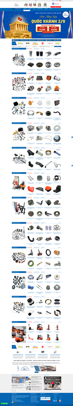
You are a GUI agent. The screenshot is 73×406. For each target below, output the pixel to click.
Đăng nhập (57, 0)
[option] (20, 43)
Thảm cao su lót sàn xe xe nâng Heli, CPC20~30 (31, 194)
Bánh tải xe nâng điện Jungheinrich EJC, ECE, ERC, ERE (57, 257)
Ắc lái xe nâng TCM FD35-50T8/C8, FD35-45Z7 (39, 268)
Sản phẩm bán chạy (29, 48)
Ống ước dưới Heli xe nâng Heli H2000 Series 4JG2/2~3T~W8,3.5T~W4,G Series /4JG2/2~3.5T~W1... (57, 119)
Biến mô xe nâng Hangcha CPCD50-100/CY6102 (57, 282)
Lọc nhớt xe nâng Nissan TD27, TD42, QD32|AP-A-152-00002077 (40, 58)
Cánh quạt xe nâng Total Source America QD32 (48, 108)
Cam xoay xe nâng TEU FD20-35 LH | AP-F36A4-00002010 (31, 257)
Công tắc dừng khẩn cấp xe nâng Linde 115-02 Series (39, 93)
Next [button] (59, 348)
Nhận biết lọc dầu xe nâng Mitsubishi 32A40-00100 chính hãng (36, 377)
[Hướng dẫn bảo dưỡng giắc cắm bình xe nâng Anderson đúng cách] (18, 380)
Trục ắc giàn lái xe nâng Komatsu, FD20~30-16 (57, 268)
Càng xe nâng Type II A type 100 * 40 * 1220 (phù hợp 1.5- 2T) (48, 207)
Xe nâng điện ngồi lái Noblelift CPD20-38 (39, 332)
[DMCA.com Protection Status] (14, 402)
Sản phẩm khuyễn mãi (36, 48)
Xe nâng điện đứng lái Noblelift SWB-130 (57, 342)
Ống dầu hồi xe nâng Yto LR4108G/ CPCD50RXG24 (48, 143)
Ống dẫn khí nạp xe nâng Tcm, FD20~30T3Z (30, 169)
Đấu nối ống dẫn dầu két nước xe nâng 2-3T (39, 118)
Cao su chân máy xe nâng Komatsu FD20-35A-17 (31, 69)
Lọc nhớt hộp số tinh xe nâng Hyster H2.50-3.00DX (30, 292)
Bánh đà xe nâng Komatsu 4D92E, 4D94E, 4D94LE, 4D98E (48, 69)
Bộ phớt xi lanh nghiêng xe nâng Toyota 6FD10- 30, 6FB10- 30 (57, 233)
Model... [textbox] (27, 46)
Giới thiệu (29, 8)
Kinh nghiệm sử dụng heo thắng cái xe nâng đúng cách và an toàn (36, 381)
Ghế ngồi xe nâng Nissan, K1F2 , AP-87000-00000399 (57, 194)
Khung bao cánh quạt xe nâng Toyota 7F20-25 (30, 118)
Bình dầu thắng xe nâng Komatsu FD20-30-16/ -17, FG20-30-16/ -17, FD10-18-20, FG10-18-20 (31, 318)
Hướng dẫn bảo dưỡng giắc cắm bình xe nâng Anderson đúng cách (17, 385)
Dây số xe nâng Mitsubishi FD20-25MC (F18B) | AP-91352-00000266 (39, 293)
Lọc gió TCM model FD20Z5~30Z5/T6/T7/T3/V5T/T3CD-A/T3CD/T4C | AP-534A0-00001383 (39, 158)
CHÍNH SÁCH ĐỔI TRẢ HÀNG (34, 399)
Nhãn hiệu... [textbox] (20, 46)
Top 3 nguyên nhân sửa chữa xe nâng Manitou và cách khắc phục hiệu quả (55, 355)
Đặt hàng (59, 6)
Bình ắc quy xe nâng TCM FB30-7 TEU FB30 (39, 83)
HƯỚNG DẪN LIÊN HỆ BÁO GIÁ (34, 398)
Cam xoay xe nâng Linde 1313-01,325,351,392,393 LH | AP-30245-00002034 (39, 258)
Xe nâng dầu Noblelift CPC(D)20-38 (39, 342)
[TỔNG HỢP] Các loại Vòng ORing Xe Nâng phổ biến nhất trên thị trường (36, 386)
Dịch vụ (34, 8)
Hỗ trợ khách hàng (39, 8)
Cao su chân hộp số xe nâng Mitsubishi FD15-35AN (48, 292)
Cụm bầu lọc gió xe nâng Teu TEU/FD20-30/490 (30, 158)
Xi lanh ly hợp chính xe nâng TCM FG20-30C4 (48, 317)
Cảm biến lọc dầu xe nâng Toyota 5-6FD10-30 (31, 143)
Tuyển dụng (46, 8)
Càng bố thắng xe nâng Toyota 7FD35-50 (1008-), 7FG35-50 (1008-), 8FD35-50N (57, 318)
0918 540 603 (5, 403)
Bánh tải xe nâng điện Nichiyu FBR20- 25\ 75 (30, 268)
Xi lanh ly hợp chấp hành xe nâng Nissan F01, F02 (39, 317)
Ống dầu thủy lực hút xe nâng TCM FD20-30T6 (31, 244)
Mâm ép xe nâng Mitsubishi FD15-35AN (57, 292)
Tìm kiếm (58, 46)
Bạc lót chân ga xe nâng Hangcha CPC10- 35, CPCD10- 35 (57, 133)
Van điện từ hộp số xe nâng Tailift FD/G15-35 (48, 282)
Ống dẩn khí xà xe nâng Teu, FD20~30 (48, 169)
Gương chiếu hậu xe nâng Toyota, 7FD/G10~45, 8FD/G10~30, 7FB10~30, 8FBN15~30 (48, 183)
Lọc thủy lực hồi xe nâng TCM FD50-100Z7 (48, 233)
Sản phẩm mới (42, 48)
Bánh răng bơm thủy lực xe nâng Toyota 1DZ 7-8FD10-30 (31, 233)
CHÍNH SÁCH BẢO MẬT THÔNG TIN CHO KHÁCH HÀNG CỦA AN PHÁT (35, 397)
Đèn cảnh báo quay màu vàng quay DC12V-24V (57, 93)
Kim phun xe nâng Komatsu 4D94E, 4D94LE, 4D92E (39, 133)
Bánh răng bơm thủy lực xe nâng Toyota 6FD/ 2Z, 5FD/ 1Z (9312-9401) (39, 233)
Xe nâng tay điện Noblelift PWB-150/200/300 (31, 332)
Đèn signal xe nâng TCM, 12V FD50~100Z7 (48, 83)
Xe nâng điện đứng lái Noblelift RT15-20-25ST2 (48, 342)
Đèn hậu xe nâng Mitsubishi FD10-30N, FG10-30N (31, 83)
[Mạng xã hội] (54, 400)
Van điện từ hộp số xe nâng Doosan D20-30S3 (39, 282)
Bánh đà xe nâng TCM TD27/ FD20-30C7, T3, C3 (39, 69)
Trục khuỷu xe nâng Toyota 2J (57, 58)
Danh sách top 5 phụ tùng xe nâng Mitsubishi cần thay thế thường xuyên (43, 355)
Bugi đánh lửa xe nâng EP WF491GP (57, 83)
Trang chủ (24, 8)
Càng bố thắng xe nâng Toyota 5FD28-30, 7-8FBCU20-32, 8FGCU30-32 (48, 307)
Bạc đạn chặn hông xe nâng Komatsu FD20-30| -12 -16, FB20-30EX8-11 (31, 208)
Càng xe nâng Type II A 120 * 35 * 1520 (48, 218)
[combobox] (22, 46)
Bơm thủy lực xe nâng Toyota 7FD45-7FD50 (39, 244)
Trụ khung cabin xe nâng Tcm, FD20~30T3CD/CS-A (30, 183)
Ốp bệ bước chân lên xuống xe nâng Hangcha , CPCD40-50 (39, 194)
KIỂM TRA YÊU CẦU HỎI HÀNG (34, 395)
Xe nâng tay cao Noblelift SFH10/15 (57, 332)
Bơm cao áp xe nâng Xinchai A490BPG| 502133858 (39, 143)
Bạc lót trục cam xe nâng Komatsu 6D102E (48, 158)
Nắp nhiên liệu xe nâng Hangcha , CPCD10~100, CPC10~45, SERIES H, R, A (57, 144)
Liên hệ (51, 8)
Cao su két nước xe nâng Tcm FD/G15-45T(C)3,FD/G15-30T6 (48, 118)
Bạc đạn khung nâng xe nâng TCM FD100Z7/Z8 (57, 218)
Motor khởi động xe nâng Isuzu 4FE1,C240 (48, 93)
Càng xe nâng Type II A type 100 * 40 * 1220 (40, 207)
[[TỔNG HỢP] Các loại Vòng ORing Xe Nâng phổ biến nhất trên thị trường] (28, 388)
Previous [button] (58, 348)
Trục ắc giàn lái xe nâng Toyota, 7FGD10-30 (48, 268)
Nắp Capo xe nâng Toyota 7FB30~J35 (48, 194)
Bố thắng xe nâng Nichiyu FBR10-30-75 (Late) (57, 306)
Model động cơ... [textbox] (35, 46)
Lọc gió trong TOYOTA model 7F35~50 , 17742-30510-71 (57, 158)
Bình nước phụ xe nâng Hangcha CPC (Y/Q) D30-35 (39, 108)
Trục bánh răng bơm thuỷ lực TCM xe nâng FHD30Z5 (57, 244)
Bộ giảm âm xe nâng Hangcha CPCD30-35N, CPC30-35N (57, 169)
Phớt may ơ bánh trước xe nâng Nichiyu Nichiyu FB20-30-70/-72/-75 (48, 258)
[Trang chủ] (17, 5)
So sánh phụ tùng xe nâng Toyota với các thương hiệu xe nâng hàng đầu (30, 355)
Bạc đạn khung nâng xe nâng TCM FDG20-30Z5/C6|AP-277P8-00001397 (39, 219)
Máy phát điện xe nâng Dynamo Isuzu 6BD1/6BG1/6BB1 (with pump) (31, 94)
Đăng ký (53, 0)
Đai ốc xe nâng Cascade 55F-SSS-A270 (40, 183)
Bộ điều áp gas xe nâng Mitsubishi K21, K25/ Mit (31, 133)
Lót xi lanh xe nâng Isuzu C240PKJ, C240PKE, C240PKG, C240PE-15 (30, 59)
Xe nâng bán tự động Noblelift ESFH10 (48, 332)
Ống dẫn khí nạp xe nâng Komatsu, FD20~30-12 (39, 169)
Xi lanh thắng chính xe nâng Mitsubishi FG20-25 (39, 306)
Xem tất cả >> (59, 48)
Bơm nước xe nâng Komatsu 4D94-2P (31, 108)
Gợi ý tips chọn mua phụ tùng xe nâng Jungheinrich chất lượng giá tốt (18, 355)
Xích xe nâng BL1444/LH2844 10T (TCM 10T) (57, 207)
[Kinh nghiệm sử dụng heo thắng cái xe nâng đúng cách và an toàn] (28, 383)
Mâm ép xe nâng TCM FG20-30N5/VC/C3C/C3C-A (30, 282)
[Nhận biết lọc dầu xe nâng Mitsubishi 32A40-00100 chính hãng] (28, 378)
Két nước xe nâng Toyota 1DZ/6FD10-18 (57, 108)
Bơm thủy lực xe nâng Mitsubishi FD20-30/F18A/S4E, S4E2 (48, 244)
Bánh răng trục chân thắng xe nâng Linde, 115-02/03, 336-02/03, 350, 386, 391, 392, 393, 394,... (31, 307)
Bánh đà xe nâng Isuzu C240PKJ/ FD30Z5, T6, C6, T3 (57, 69)
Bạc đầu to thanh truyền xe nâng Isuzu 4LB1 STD (48, 58)
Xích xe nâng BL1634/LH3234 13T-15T (31, 218)
